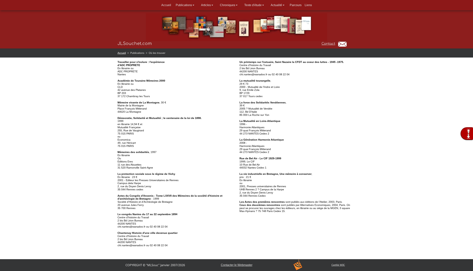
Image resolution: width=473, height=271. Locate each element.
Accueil (122, 52)
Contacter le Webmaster (236, 265)
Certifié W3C (338, 265)
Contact (328, 44)
